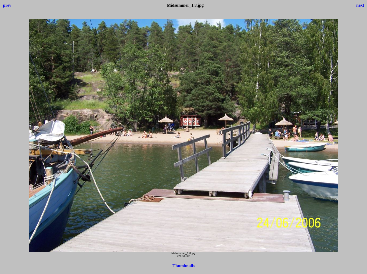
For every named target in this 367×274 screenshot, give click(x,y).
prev (7, 5)
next (360, 5)
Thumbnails (183, 266)
